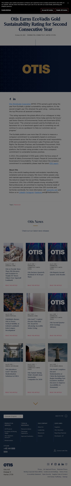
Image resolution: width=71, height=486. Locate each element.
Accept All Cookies (47, 10)
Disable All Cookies (61, 10)
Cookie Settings (6, 10)
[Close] (68, 3)
